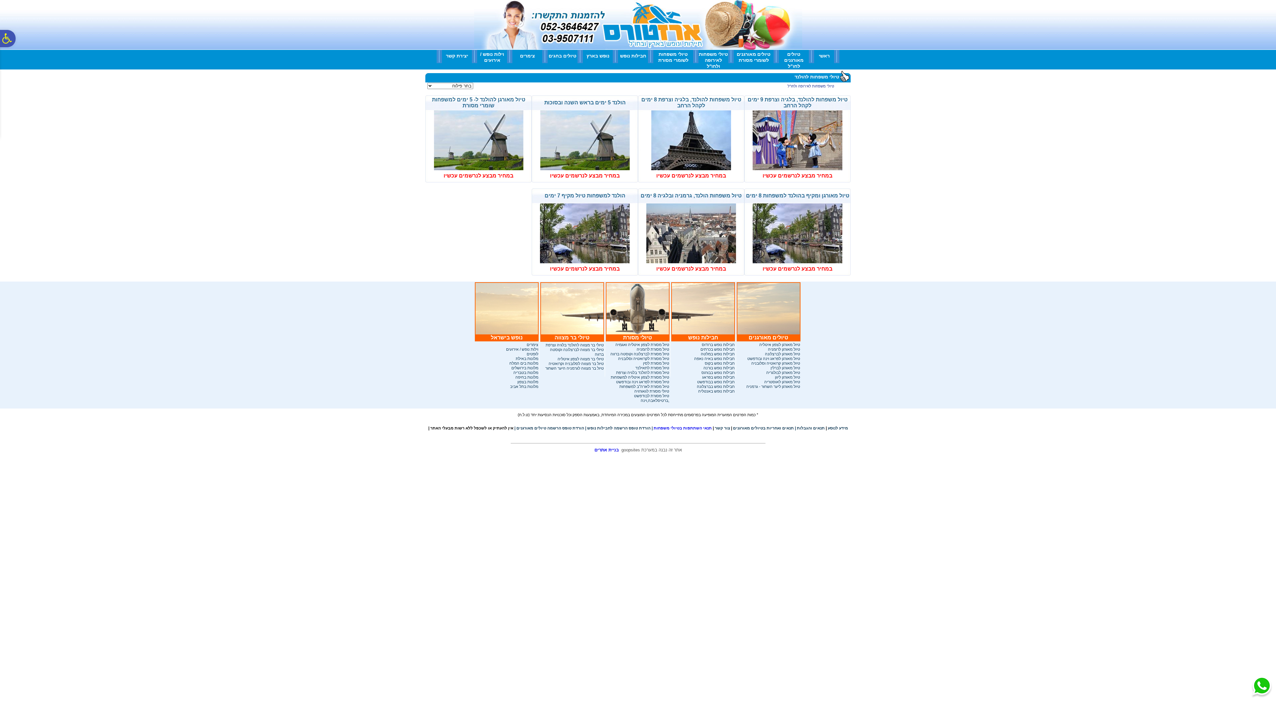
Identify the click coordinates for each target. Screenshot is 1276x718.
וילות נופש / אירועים (492, 57)
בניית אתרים (606, 449)
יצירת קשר (457, 56)
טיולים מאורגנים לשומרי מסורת (754, 57)
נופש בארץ (597, 56)
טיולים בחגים (563, 56)
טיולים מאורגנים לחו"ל (793, 60)
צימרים (527, 56)
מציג (478, 86)
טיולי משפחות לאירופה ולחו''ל (713, 60)
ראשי (824, 56)
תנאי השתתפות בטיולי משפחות (682, 428)
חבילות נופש (633, 56)
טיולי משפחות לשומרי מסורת (673, 57)
